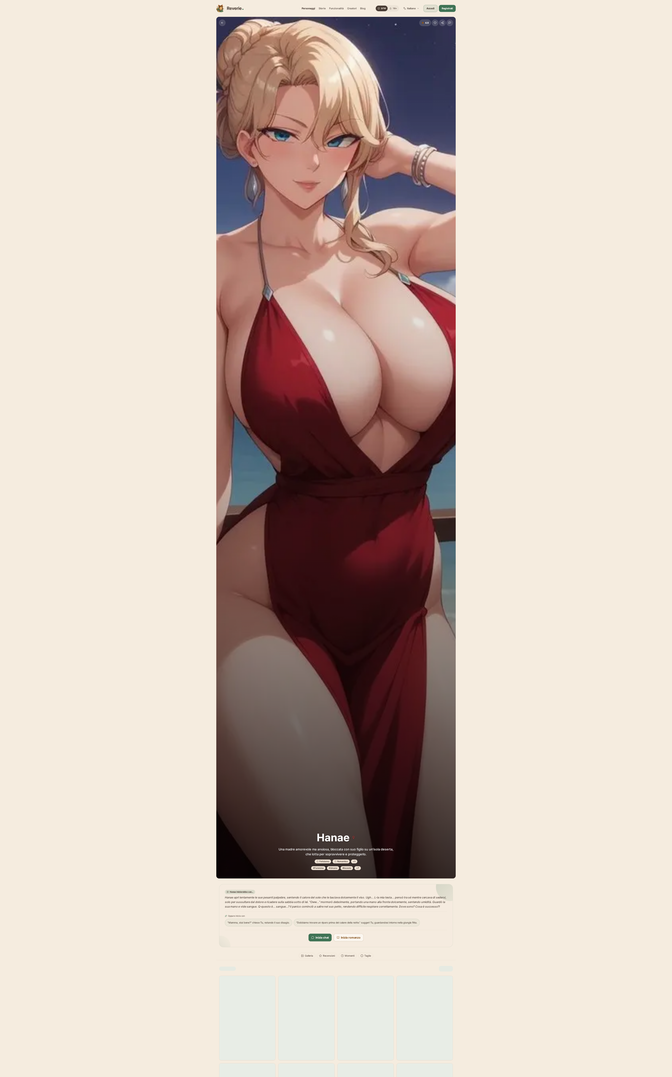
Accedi (430, 8)
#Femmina (318, 868)
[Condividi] (442, 23)
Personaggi (308, 8)
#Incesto (346, 868)
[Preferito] (435, 23)
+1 (354, 861)
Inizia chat (322, 937)
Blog (362, 8)
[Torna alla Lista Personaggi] (222, 23)
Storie (322, 8)
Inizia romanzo (350, 937)
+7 (357, 868)
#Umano (333, 868)
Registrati (447, 8)
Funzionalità (336, 8)
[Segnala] (450, 23)
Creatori (352, 8)
